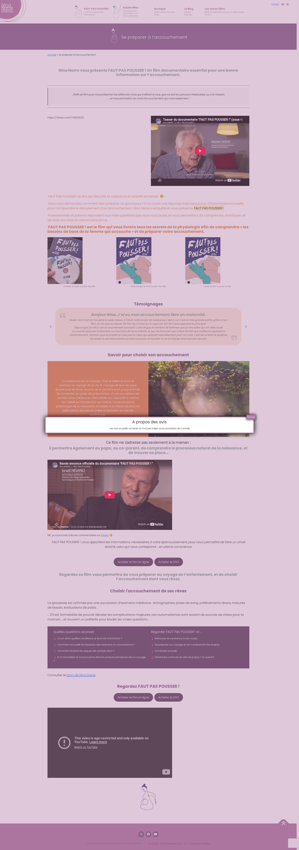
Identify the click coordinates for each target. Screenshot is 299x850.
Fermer (251, 417)
